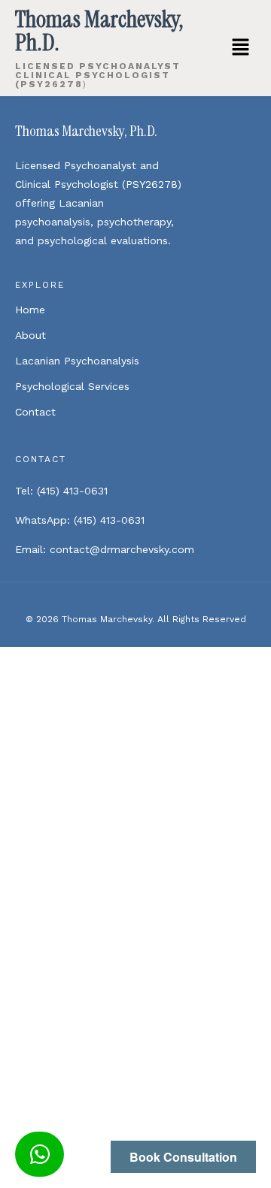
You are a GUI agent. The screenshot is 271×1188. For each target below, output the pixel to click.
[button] (241, 48)
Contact (35, 412)
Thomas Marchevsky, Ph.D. (86, 131)
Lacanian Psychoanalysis (77, 361)
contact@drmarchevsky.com (122, 549)
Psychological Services (72, 386)
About (30, 335)
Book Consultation (183, 1156)
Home (30, 310)
